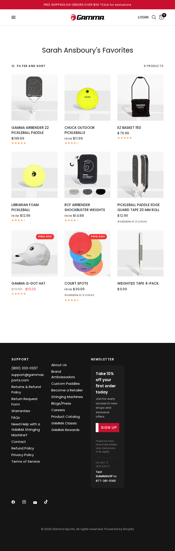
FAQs (15, 417)
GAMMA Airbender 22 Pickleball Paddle (30, 130)
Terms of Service (25, 461)
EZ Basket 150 (129, 127)
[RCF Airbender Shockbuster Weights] (87, 175)
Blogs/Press (61, 403)
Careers (58, 410)
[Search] (154, 17)
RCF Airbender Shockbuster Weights (84, 207)
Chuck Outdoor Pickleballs (79, 130)
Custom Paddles (65, 383)
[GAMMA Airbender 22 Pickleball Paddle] (34, 97)
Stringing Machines (67, 396)
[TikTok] (49, 502)
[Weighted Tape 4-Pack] (140, 253)
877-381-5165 (106, 481)
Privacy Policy (22, 454)
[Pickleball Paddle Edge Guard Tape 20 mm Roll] (140, 175)
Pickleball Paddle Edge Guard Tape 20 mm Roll (138, 207)
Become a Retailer (67, 390)
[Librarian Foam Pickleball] (34, 175)
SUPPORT (20, 359)
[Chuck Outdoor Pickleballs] (87, 97)
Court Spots (76, 283)
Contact (18, 441)
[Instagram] (27, 502)
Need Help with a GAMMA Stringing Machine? (25, 429)
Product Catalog (65, 416)
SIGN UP (109, 427)
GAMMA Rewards (65, 429)
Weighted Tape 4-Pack (138, 283)
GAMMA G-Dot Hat (28, 283)
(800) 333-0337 (24, 368)
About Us (59, 364)
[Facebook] (16, 502)
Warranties (20, 410)
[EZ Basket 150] (140, 97)
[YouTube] (38, 502)
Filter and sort (31, 66)
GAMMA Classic (64, 423)
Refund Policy (22, 448)
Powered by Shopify (119, 529)
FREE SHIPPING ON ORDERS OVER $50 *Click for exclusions (87, 5)
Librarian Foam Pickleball (25, 207)
